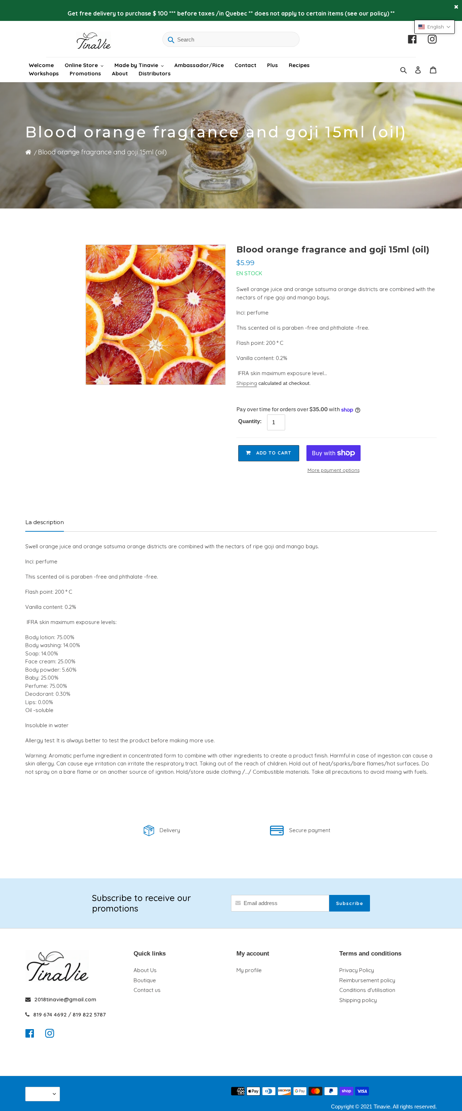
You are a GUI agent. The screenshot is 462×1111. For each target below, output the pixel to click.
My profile (249, 970)
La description (44, 522)
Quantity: (250, 421)
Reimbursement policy (367, 980)
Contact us (147, 990)
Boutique (145, 980)
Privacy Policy (356, 970)
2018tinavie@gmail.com (65, 999)
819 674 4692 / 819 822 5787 (69, 1014)
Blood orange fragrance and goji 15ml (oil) (102, 152)
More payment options (333, 470)
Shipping (246, 383)
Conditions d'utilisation (367, 990)
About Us (145, 970)
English (40, 1094)
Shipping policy (358, 1000)
